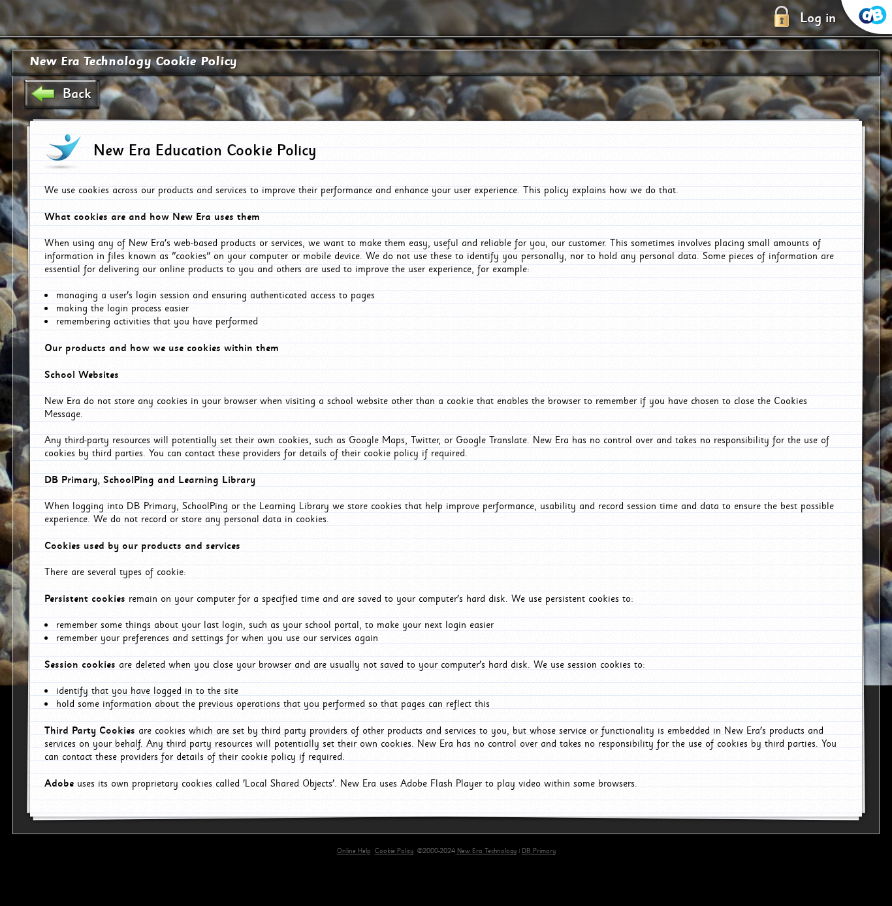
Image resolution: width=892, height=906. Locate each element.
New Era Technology (487, 851)
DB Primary (539, 851)
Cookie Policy (394, 851)
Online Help (354, 851)
